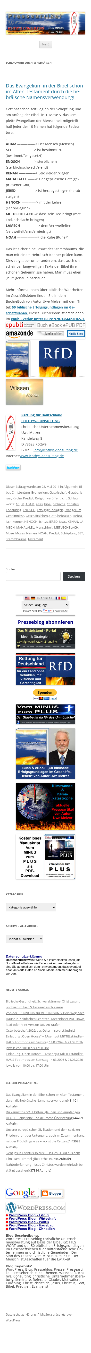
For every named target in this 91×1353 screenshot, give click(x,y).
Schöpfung (68, 533)
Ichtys (43, 521)
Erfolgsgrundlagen (50, 510)
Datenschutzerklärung (21, 1314)
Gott (52, 516)
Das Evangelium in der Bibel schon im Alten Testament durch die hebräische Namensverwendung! (44, 91)
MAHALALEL (25, 527)
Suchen (11, 569)
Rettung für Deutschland (41, 415)
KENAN (73, 521)
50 (22, 504)
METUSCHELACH (66, 527)
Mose (10, 533)
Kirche (17, 498)
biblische (59, 504)
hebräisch (64, 516)
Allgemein (71, 486)
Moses (20, 533)
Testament (35, 539)
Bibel (47, 504)
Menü (45, 44)
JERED (53, 521)
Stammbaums (16, 539)
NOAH (43, 533)
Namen (31, 533)
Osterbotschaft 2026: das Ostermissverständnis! (40, 1030)
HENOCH (31, 521)
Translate (60, 611)
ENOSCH (29, 510)
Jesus (62, 521)
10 (17, 504)
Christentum (21, 492)
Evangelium (39, 492)
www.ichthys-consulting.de (42, 456)
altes (39, 504)
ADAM (29, 504)
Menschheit (44, 527)
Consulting (13, 510)
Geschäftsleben (37, 516)
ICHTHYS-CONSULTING (40, 421)
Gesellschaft (58, 492)
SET (80, 533)
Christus (73, 504)
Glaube (73, 492)
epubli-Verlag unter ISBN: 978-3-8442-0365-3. (48, 319)
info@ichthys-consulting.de (55, 450)
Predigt (28, 498)
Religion (40, 498)
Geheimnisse (15, 516)
